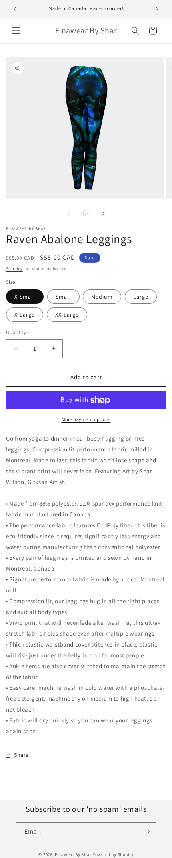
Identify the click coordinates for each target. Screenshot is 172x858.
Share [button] (21, 754)
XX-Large (67, 314)
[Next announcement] (157, 9)
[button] (16, 30)
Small (63, 296)
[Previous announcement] (15, 9)
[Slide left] (68, 213)
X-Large (24, 314)
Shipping (14, 268)
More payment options (86, 419)
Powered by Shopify (113, 854)
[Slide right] (103, 213)
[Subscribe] (147, 831)
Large (140, 296)
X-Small (24, 296)
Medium (102, 296)
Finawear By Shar (73, 854)
